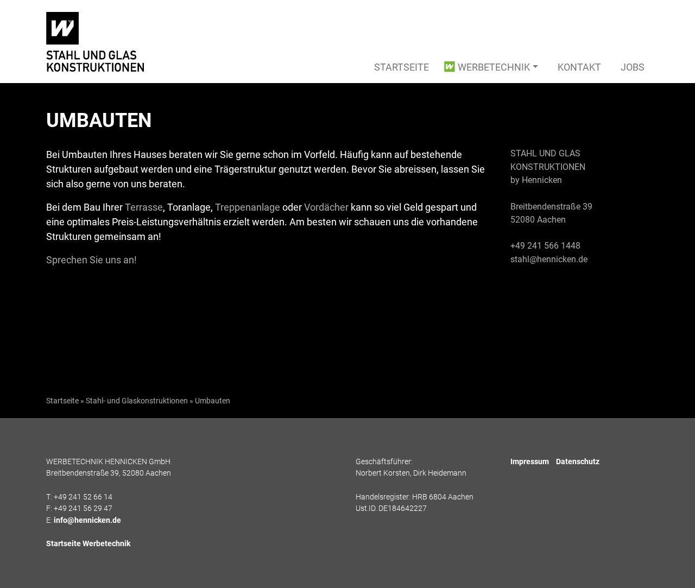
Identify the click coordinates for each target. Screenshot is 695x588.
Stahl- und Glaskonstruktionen (137, 401)
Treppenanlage (247, 207)
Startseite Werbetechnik (88, 543)
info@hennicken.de (87, 520)
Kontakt (579, 67)
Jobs (633, 67)
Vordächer (326, 207)
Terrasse (144, 207)
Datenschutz (577, 461)
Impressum (529, 461)
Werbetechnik (494, 67)
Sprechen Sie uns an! (91, 259)
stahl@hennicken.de (548, 259)
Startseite (401, 67)
